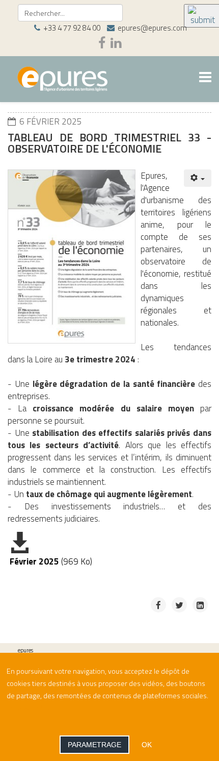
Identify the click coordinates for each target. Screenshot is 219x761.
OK (147, 745)
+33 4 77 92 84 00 (71, 28)
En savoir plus (28, 707)
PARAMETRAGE (94, 745)
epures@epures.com (152, 28)
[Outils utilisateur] (198, 178)
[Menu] (205, 78)
